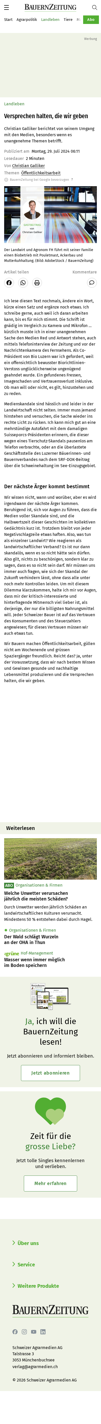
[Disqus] (50, 752)
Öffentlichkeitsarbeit (41, 172)
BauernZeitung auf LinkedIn (43, 1331)
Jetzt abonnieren (50, 1073)
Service (26, 1264)
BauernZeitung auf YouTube (33, 1331)
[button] (6, 7)
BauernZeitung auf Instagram (24, 1331)
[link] (50, 896)
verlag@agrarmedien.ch (35, 1366)
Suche (96, 7)
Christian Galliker (28, 165)
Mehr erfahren (50, 1183)
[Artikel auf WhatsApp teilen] (23, 283)
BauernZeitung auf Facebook (15, 1331)
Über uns (28, 1243)
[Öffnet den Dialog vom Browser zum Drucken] (37, 283)
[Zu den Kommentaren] (92, 283)
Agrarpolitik (27, 19)
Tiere (68, 19)
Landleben (50, 19)
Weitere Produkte (38, 1286)
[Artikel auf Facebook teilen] (9, 283)
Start (8, 19)
